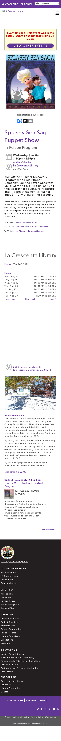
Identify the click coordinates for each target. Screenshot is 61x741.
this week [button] (30, 299)
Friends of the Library (12, 681)
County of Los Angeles (14, 561)
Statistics (5, 643)
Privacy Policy (8, 601)
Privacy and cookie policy (17, 717)
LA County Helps (9, 576)
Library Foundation (10, 688)
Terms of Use (7, 608)
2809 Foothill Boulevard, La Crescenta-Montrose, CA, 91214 (32, 368)
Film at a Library (9, 664)
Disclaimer (6, 597)
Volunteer (6, 684)
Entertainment (45, 227)
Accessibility (7, 594)
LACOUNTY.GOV (36, 700)
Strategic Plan (8, 625)
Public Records (8, 633)
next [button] (52, 299)
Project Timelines (10, 622)
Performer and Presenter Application (19, 668)
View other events (31, 45)
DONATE (28, 4)
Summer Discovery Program (23, 231)
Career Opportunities (12, 629)
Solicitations (7, 640)
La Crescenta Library (25, 165)
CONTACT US (15, 700)
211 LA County (8, 572)
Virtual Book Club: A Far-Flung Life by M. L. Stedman (23, 483)
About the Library (10, 618)
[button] (58, 13)
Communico (50, 717)
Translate (43, 6)
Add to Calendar (22, 162)
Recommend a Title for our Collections (20, 661)
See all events (49, 529)
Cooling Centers (9, 583)
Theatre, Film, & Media (27, 227)
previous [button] (10, 299)
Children (34, 222)
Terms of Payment (10, 604)
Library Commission (11, 636)
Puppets (40, 231)
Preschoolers (23, 222)
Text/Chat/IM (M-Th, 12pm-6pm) (17, 657)
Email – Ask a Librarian (13, 654)
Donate (4, 692)
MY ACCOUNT (11, 4)
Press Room (7, 671)
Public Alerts (7, 579)
